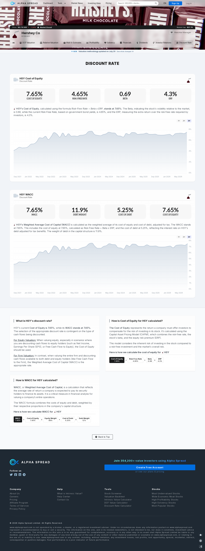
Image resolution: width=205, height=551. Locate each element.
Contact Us (63, 499)
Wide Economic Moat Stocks (167, 496)
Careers (14, 496)
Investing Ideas (94, 3)
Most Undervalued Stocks (166, 493)
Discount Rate (185, 43)
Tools (60, 3)
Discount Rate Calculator (118, 506)
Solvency (111, 43)
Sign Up (175, 3)
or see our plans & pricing (149, 472)
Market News (77, 3)
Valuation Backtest (114, 496)
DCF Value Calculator (116, 502)
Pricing (108, 3)
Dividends (143, 43)
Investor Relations (163, 43)
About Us (15, 493)
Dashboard (48, 3)
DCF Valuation (28, 43)
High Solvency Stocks (164, 502)
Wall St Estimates (73, 43)
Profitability (94, 43)
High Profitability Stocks (165, 499)
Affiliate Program (19, 502)
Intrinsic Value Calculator (118, 499)
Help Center (63, 496)
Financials (127, 43)
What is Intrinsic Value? (70, 493)
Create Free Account (150, 467)
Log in (189, 3)
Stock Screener (113, 493)
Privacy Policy (18, 509)
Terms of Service (19, 506)
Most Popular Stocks (163, 506)
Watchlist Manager (182, 32)
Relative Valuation (50, 43)
